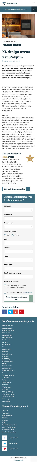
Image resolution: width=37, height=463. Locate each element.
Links (4, 422)
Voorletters (8, 214)
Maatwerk (5, 356)
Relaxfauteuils (6, 368)
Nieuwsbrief (11, 281)
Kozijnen (5, 351)
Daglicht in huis (7, 335)
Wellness (5, 384)
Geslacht (10, 231)
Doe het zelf (6, 340)
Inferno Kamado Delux (9, 425)
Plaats (6, 256)
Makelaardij (6, 359)
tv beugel (5, 420)
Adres (6, 239)
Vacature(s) (5, 413)
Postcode (7, 248)
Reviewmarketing (7, 415)
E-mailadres (8, 264)
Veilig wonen (6, 380)
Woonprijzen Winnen (8, 394)
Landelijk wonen (7, 354)
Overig (4, 363)
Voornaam (7, 206)
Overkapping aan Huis (9, 432)
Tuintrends (5, 377)
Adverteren (5, 411)
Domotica (5, 342)
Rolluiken (5, 418)
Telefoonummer (12, 273)
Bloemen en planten (8, 330)
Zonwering (5, 399)
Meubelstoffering (7, 361)
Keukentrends (6, 349)
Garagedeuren (6, 344)
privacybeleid (27, 293)
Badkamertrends (7, 326)
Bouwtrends (6, 333)
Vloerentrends (6, 382)
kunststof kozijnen (8, 429)
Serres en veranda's (8, 370)
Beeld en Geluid (7, 328)
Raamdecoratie (7, 366)
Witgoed (5, 389)
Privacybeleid (18, 460)
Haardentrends (7, 347)
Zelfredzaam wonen (8, 396)
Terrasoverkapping (8, 375)
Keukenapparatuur (10, 41)
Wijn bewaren (6, 387)
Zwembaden (6, 401)
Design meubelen (7, 337)
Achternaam (8, 223)
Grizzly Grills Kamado (8, 427)
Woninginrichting (7, 392)
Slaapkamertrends (8, 373)
